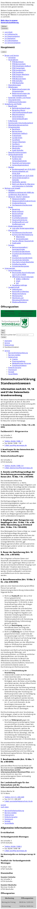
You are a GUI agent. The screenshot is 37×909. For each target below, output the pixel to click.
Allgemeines (20, 237)
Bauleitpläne (16, 216)
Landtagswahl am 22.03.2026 (22, 176)
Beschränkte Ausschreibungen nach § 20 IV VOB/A (23, 273)
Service (7, 343)
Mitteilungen (13, 87)
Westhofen (16, 148)
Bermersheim (17, 131)
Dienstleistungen (14, 85)
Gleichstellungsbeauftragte (22, 112)
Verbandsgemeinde (15, 154)
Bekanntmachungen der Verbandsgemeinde (21, 94)
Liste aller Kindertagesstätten (23, 228)
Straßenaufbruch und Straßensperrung (20, 223)
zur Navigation (10, 38)
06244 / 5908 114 (14, 466)
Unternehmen (10, 268)
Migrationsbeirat (18, 114)
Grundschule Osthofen (20, 260)
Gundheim (16, 140)
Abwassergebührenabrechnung (24, 201)
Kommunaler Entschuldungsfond (20, 123)
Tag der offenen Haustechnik (23, 241)
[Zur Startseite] (15, 328)
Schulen (11, 245)
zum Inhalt (8, 32)
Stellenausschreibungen (17, 102)
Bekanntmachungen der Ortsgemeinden (21, 90)
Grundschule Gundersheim (22, 258)
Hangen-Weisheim (19, 142)
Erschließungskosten (20, 218)
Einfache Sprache (14, 368)
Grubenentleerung (19, 203)
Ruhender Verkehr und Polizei (19, 98)
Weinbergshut (17, 296)
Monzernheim (17, 146)
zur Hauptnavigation (12, 36)
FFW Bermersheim (19, 64)
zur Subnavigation (11, 40)
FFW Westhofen (18, 83)
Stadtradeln (16, 243)
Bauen (10, 207)
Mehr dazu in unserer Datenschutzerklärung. (10, 21)
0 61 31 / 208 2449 (14, 797)
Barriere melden (14, 355)
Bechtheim (16, 129)
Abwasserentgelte (18, 199)
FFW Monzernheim (19, 79)
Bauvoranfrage (17, 213)
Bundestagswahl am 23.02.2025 (23, 169)
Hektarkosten (17, 289)
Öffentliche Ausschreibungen (23, 277)
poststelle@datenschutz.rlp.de (19, 801)
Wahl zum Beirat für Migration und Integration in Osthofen (23, 185)
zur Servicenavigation (13, 43)
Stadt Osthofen (17, 150)
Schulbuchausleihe (19, 264)
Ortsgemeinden (14, 127)
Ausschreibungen (14, 270)
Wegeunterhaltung (19, 294)
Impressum (12, 370)
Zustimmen (5, 28)
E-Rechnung (12, 121)
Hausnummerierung (19, 220)
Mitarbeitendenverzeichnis (18, 125)
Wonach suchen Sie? (8, 335)
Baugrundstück (17, 211)
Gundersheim (17, 138)
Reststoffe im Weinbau (20, 291)
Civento (15, 359)
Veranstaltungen (22, 239)
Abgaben (11, 190)
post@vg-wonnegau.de (16, 445)
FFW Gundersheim (19, 70)
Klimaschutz (12, 230)
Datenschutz (9, 345)
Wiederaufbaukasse (19, 302)
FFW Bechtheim (18, 62)
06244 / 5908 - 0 (13, 441)
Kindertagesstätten (15, 226)
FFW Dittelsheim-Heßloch (21, 66)
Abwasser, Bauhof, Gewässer (19, 197)
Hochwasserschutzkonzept (22, 205)
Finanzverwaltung (18, 361)
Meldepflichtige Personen (21, 363)
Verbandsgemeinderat (20, 165)
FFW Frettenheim (18, 68)
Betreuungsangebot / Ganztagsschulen (20, 248)
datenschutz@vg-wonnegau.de (19, 468)
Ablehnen (4, 26)
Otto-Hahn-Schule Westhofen (23, 262)
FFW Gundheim (17, 72)
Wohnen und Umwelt (12, 188)
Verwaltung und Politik (13, 104)
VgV (17, 283)
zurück (3, 805)
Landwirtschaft (13, 287)
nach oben (5, 807)
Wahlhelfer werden (19, 182)
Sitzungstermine (14, 100)
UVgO (18, 281)
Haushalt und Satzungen (21, 163)
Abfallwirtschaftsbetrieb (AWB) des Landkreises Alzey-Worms (21, 193)
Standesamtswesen (12, 347)
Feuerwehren (13, 60)
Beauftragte (12, 106)
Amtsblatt (12, 58)
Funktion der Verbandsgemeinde (19, 160)
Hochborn (16, 144)
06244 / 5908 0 (13, 846)
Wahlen (11, 167)
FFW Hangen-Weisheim (20, 74)
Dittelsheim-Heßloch (19, 133)
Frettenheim (16, 135)
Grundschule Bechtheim (21, 251)
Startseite (8, 341)
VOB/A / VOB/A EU (22, 279)
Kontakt (11, 372)
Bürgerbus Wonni (18, 110)
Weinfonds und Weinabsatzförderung (20, 299)
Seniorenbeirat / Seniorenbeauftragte (20, 118)
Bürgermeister (17, 157)
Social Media (13, 374)
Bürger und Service (12, 55)
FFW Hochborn (17, 76)
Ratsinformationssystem (17, 152)
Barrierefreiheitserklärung (18, 353)
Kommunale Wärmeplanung (22, 235)
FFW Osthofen (17, 81)
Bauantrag (16, 209)
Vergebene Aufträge (19, 285)
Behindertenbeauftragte (21, 108)
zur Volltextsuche (11, 34)
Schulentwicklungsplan (20, 266)
